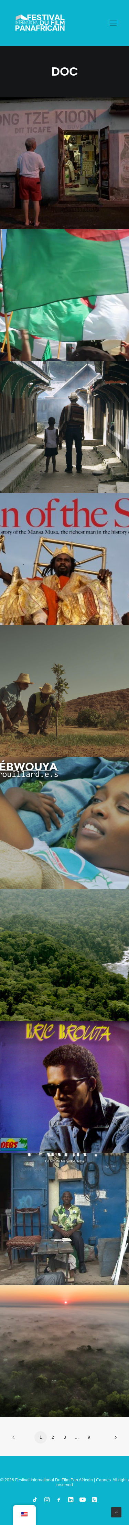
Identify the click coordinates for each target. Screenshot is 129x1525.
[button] (113, 23)
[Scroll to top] (116, 1512)
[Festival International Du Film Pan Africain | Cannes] (39, 23)
